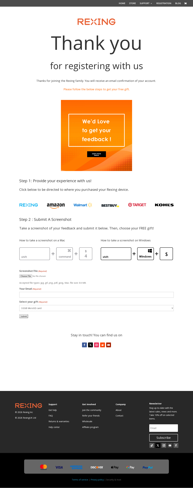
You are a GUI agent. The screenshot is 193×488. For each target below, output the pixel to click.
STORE (132, 3)
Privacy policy (97, 479)
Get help (53, 410)
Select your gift (33, 301)
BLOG (178, 3)
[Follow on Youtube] (108, 344)
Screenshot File (33, 271)
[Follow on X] (90, 344)
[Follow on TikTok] (151, 445)
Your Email (30, 288)
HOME (122, 3)
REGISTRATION (163, 3)
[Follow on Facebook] (84, 344)
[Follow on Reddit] (102, 344)
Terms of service (80, 479)
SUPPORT (144, 3)
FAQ (51, 415)
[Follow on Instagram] (96, 344)
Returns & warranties (59, 421)
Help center (54, 427)
